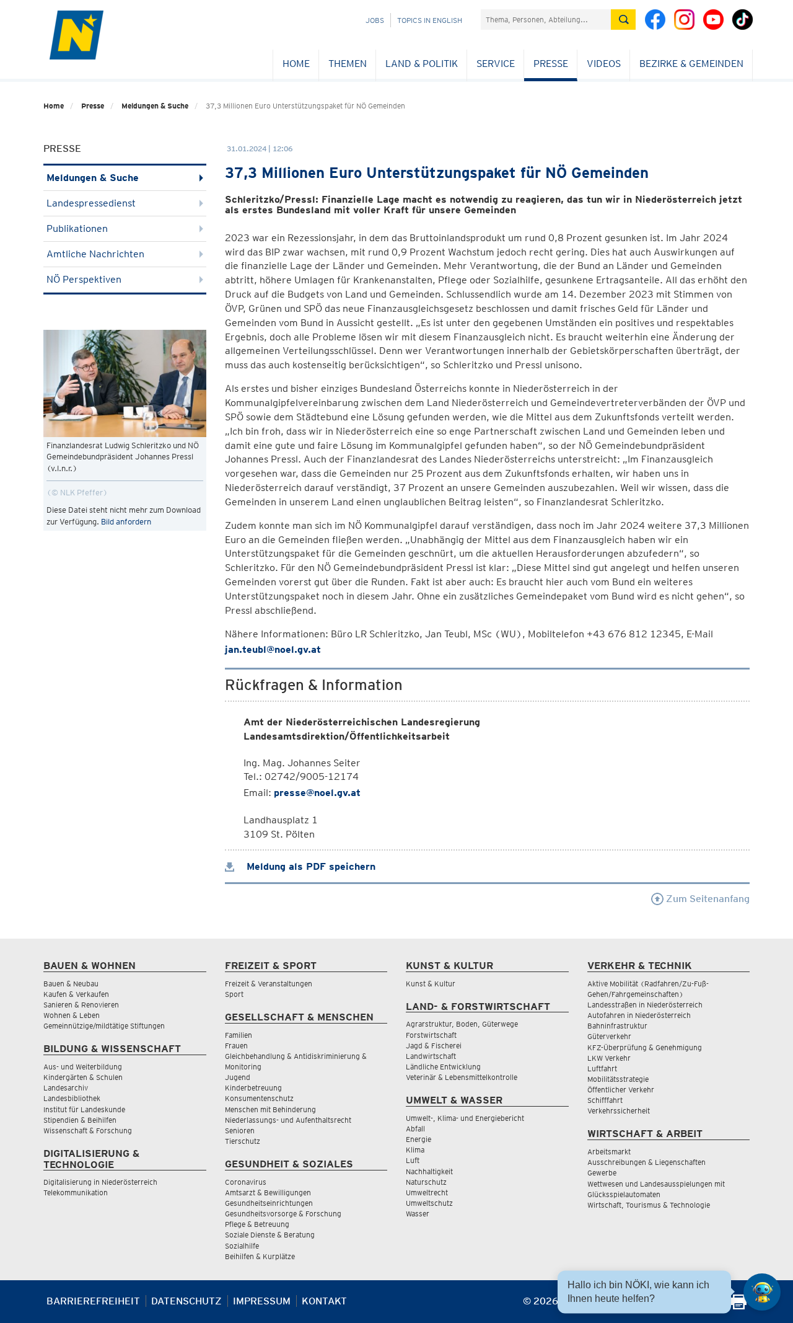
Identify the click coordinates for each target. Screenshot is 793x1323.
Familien (238, 1035)
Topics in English (429, 20)
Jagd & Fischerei (434, 1045)
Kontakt (324, 1301)
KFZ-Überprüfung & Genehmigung (644, 1047)
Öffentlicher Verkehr (620, 1089)
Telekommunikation (75, 1192)
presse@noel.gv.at (317, 793)
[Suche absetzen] (623, 19)
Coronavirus (245, 1182)
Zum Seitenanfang (707, 899)
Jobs (375, 20)
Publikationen (77, 228)
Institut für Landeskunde (84, 1109)
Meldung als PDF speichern (309, 866)
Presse (550, 63)
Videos (604, 63)
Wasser (417, 1213)
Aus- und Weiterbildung (82, 1066)
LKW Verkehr (609, 1058)
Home (296, 63)
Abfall (415, 1128)
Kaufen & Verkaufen (76, 994)
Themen (347, 63)
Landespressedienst (91, 203)
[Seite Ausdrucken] (739, 1306)
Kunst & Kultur (430, 983)
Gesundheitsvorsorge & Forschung (283, 1213)
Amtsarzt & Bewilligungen (268, 1192)
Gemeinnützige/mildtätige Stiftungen (104, 1025)
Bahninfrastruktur (617, 1025)
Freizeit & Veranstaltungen (268, 983)
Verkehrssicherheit (618, 1110)
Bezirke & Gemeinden (691, 63)
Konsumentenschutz (259, 1098)
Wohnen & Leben (71, 1015)
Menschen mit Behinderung (270, 1109)
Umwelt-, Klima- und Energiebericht (465, 1118)
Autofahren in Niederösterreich (639, 1015)
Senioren (240, 1130)
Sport (234, 994)
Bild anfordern (126, 521)
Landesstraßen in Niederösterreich (645, 1004)
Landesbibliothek (71, 1098)
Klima (415, 1149)
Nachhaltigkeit (429, 1171)
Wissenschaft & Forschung (87, 1130)
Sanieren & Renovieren (81, 1004)
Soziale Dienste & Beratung (270, 1234)
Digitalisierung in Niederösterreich (100, 1182)
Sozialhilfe (242, 1245)
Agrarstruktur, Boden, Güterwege (462, 1024)
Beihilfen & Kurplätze (260, 1256)
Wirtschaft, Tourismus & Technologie (648, 1205)
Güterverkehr (609, 1036)
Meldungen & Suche (154, 105)
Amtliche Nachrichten (95, 254)
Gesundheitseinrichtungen (269, 1203)
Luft (412, 1160)
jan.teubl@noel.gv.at (273, 649)
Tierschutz (242, 1141)
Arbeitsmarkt (609, 1151)
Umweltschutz (429, 1203)
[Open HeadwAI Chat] (762, 1292)
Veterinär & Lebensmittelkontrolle (461, 1077)
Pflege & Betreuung (257, 1224)
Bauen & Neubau (71, 983)
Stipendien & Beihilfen (79, 1120)
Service (495, 63)
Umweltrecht (427, 1192)
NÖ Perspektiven (83, 279)
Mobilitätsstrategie (618, 1079)
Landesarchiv (65, 1087)
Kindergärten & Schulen (83, 1077)
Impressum (262, 1301)
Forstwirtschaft (431, 1035)
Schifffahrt (605, 1100)
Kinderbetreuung (253, 1087)
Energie (418, 1139)
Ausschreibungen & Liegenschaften (646, 1162)
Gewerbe (601, 1172)
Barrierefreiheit (93, 1301)
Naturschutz (426, 1182)
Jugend (237, 1077)
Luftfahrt (602, 1068)
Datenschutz (186, 1301)
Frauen (236, 1045)
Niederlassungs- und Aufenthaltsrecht (288, 1120)
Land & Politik (421, 63)
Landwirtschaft (431, 1056)
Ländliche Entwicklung (443, 1066)
